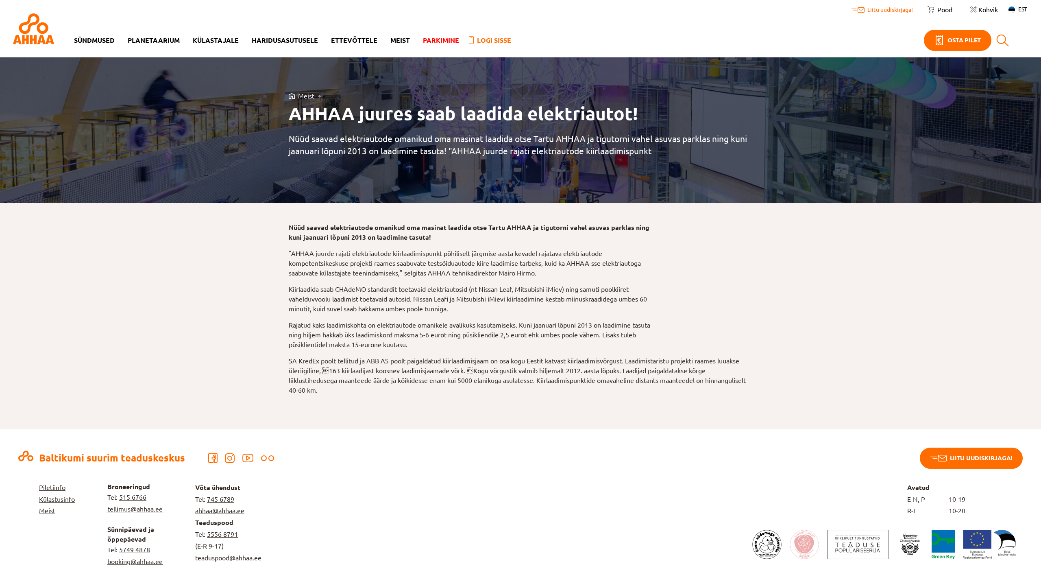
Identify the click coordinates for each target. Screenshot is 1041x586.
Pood (944, 9)
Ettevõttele (354, 40)
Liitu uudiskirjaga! (981, 458)
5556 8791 (222, 534)
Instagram (230, 458)
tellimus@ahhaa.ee (135, 509)
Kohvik (988, 9)
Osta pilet (964, 40)
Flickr (267, 458)
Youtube (248, 458)
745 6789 (220, 499)
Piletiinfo (52, 487)
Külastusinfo (57, 499)
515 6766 (132, 497)
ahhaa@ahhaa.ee (219, 510)
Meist (400, 40)
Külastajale (216, 40)
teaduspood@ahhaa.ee (228, 558)
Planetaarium (154, 40)
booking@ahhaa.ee (135, 561)
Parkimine (441, 40)
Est (1022, 9)
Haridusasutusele (285, 40)
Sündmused (94, 40)
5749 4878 (134, 549)
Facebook (213, 458)
